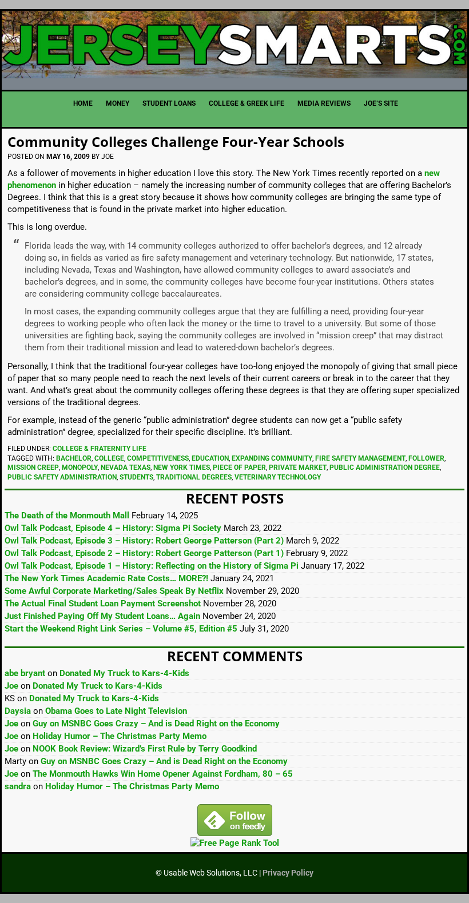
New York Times (181, 468)
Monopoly (80, 468)
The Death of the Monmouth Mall (67, 515)
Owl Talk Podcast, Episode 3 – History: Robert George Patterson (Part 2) (144, 541)
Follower (426, 458)
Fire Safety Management (360, 458)
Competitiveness (158, 458)
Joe (11, 686)
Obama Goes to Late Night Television (116, 711)
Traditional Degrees (194, 477)
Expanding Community (272, 458)
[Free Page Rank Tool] (234, 843)
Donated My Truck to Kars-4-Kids (124, 673)
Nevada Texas (125, 468)
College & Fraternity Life (99, 449)
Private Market (298, 468)
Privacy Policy (288, 872)
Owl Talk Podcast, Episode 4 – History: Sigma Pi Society (113, 528)
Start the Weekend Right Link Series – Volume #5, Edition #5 (121, 629)
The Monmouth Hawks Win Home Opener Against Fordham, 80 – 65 (163, 774)
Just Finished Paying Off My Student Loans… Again (102, 616)
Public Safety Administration (62, 477)
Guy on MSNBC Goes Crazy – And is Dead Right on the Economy (156, 723)
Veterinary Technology (277, 477)
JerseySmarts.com (234, 46)
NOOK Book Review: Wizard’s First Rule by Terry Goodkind (145, 749)
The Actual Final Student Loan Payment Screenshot (103, 603)
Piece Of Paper (239, 468)
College (109, 458)
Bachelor (74, 458)
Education (210, 458)
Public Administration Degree (384, 468)
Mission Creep (33, 468)
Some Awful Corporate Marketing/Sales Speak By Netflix (114, 591)
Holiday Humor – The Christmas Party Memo (119, 736)
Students (136, 477)
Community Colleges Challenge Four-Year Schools (175, 141)
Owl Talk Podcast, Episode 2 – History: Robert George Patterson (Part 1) (144, 553)
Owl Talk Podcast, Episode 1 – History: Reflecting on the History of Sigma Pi (152, 566)
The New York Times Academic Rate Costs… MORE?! (106, 578)
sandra (18, 786)
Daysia (18, 711)
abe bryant (25, 673)
